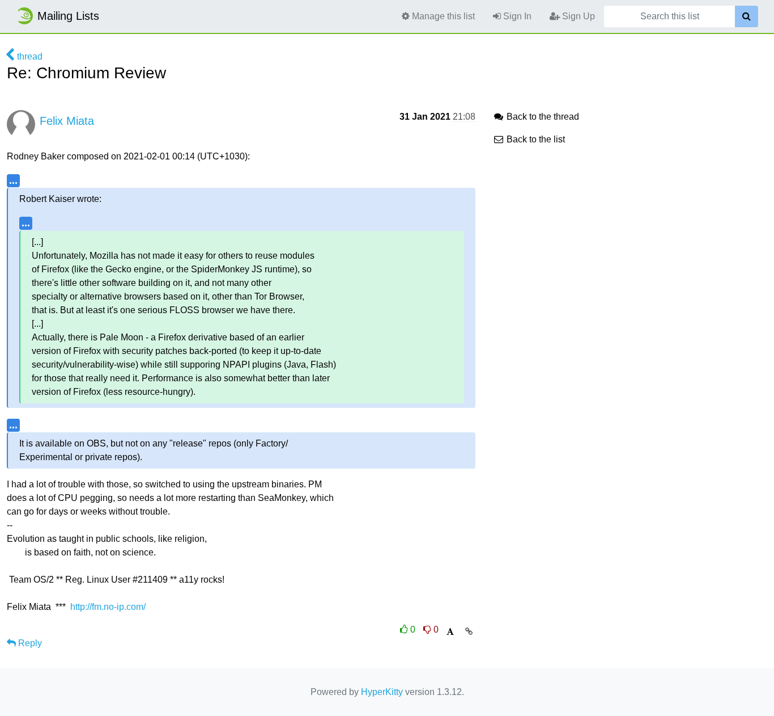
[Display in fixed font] (450, 632)
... (13, 180)
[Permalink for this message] (468, 631)
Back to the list (534, 139)
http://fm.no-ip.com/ (108, 607)
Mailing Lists (68, 16)
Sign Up (577, 16)
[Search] (746, 16)
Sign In (516, 16)
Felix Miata (67, 121)
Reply (29, 643)
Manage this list (442, 16)
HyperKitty (382, 692)
